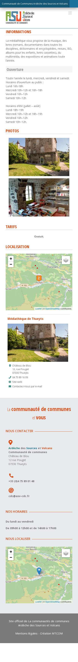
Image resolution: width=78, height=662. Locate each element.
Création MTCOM (51, 633)
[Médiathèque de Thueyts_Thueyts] (39, 139)
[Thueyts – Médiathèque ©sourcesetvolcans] (39, 179)
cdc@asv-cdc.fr (19, 496)
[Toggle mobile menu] (70, 13)
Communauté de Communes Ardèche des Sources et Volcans (35, 3)
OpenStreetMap (52, 308)
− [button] (11, 264)
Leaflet (38, 308)
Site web (17, 381)
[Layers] (66, 260)
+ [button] (11, 258)
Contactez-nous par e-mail (27, 386)
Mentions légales (26, 633)
